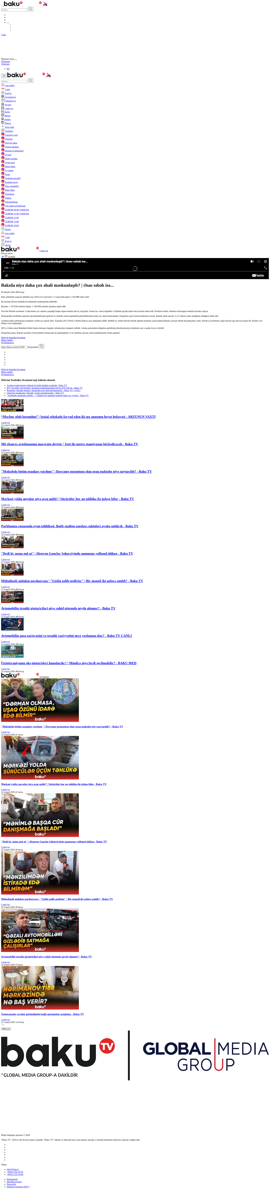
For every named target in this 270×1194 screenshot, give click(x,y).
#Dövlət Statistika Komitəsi (13, 337)
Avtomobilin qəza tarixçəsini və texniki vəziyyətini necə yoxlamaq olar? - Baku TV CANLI (66, 635)
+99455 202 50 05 (15, 1172)
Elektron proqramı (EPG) (18, 1187)
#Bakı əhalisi (7, 340)
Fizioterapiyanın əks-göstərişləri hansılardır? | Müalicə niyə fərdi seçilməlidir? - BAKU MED (68, 663)
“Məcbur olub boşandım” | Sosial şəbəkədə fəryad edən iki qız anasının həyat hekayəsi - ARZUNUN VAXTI (78, 416)
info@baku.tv (13, 1169)
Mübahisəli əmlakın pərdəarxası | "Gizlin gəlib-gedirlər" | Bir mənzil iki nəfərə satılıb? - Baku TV (72, 581)
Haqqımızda (12, 1179)
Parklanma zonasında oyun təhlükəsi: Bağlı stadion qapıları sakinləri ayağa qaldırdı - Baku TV (70, 526)
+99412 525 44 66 (15, 1174)
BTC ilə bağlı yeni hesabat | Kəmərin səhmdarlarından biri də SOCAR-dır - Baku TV (45, 388)
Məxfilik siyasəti (14, 1182)
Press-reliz (11, 1184)
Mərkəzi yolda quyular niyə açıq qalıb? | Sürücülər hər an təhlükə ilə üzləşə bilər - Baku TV (67, 499)
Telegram (5, 64)
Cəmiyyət (43, 251)
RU (8, 69)
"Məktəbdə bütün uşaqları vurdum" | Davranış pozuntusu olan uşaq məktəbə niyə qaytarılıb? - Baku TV (76, 471)
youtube (11, 257)
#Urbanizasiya (7, 342)
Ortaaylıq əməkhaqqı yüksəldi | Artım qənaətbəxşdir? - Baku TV (35, 393)
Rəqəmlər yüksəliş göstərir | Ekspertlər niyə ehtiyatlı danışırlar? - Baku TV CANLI (43, 390)
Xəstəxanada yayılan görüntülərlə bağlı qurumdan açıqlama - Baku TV (42, 1014)
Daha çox (6, 1029)
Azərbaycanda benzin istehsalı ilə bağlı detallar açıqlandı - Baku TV (37, 385)
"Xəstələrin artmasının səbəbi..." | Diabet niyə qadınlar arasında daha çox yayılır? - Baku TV (48, 395)
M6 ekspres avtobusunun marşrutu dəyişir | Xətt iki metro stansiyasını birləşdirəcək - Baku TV (69, 444)
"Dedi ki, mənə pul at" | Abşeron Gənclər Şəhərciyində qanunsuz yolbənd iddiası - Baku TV (67, 553)
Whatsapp (5, 61)
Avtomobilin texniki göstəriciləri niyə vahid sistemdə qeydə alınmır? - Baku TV (58, 608)
